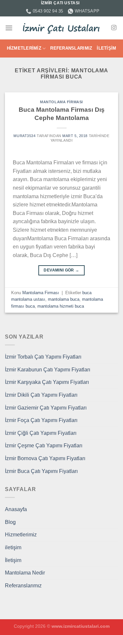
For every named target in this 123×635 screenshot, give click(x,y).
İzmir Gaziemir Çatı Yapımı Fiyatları (46, 408)
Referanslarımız (71, 48)
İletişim (106, 48)
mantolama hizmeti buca (60, 306)
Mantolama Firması (61, 102)
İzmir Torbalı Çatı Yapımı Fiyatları (43, 357)
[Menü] (9, 28)
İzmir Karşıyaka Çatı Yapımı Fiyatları (47, 382)
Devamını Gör (61, 270)
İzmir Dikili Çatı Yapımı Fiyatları (41, 395)
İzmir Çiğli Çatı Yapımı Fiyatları (40, 433)
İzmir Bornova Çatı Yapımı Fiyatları (45, 458)
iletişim (13, 547)
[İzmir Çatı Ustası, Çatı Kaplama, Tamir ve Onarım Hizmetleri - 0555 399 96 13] (61, 27)
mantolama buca (63, 299)
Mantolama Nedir (25, 573)
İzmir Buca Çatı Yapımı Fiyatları (41, 471)
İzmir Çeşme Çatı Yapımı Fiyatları (43, 445)
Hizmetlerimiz (24, 48)
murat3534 (24, 136)
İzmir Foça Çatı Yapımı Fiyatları (41, 420)
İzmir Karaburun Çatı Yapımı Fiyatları (47, 369)
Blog (10, 522)
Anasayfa (16, 509)
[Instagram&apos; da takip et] (113, 28)
